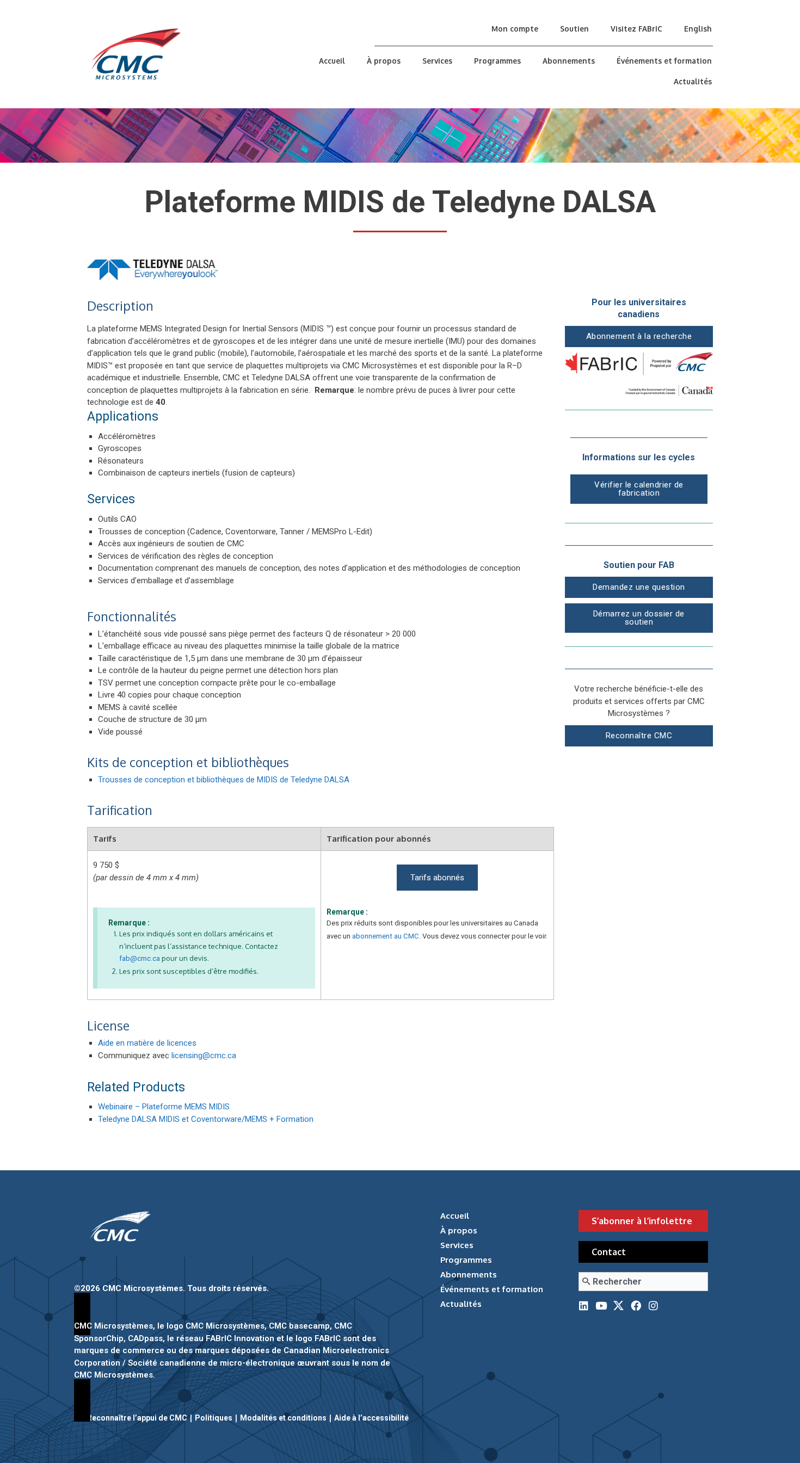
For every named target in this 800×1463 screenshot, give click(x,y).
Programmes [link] (497, 60)
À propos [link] (384, 60)
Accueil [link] (332, 60)
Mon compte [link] (514, 28)
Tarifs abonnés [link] (437, 877)
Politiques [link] (213, 1417)
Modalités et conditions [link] (283, 1417)
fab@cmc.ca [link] (139, 958)
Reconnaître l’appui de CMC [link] (137, 1417)
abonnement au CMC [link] (385, 936)
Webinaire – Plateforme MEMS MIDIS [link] (164, 1107)
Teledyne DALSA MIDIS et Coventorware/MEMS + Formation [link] (205, 1119)
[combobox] (643, 1281)
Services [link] (437, 60)
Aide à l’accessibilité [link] (371, 1417)
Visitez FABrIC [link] (636, 28)
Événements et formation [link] (664, 60)
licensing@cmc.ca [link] (203, 1055)
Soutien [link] (574, 28)
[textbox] (326, 683)
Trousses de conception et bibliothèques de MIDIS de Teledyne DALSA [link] (223, 780)
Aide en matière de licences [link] (147, 1043)
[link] (184, 54)
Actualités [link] (693, 81)
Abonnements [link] (569, 60)
